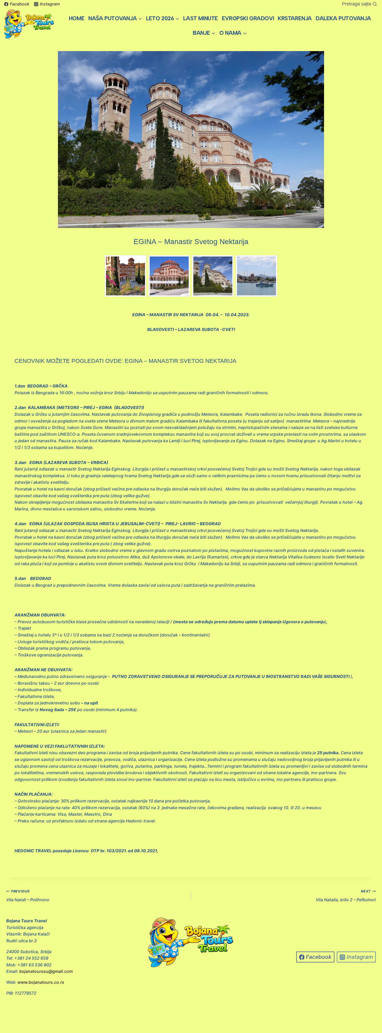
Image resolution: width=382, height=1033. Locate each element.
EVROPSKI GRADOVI (248, 18)
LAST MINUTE (200, 18)
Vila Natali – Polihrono (27, 895)
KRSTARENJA (295, 18)
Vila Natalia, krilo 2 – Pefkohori (346, 895)
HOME (76, 18)
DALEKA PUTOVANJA (343, 18)
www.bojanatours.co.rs (40, 982)
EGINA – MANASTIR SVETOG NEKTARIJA (180, 361)
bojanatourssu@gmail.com (46, 971)
